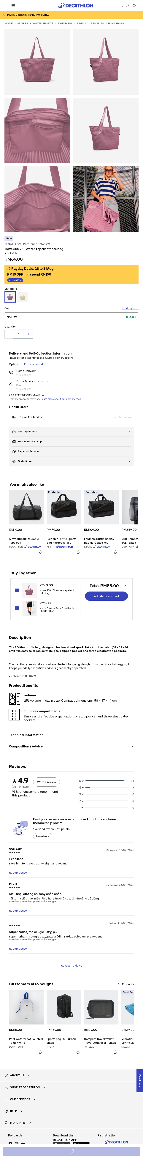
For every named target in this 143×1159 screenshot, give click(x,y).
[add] (28, 334)
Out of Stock (73, 1152)
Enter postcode (34, 364)
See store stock (122, 417)
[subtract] (8, 334)
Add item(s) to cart (106, 596)
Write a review (46, 782)
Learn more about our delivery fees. (61, 399)
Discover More (15, 280)
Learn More (42, 836)
